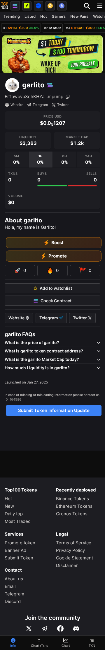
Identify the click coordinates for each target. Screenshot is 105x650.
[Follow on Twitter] (28, 628)
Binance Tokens (72, 498)
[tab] (16, 160)
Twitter (63, 104)
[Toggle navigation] (100, 6)
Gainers (59, 16)
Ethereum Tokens (74, 506)
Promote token (20, 542)
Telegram (40, 104)
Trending (12, 16)
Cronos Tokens (72, 513)
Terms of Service (73, 542)
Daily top (14, 513)
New (9, 506)
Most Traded (18, 521)
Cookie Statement (74, 558)
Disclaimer (67, 565)
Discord (13, 601)
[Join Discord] (76, 628)
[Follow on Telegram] (44, 628)
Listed (30, 16)
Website (16, 104)
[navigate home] (4, 5)
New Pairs (79, 16)
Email (10, 586)
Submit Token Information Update (54, 410)
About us (14, 578)
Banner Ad (15, 550)
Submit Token (19, 558)
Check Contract (56, 300)
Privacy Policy (70, 550)
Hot (43, 16)
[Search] (89, 6)
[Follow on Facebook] (60, 628)
